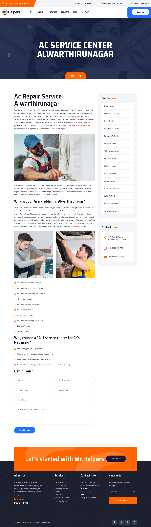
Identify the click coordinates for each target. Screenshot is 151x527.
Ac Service (59, 482)
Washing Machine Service (61, 490)
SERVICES (53, 12)
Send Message (24, 430)
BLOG (75, 12)
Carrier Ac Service (110, 173)
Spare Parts (60, 494)
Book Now (140, 12)
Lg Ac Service (109, 106)
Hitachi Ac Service (110, 158)
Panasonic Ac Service (111, 136)
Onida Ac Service (110, 196)
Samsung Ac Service (111, 128)
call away (76, 226)
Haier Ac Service (110, 166)
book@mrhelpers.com (141, 3)
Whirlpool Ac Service (111, 113)
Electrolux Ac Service (111, 188)
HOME (31, 12)
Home (73, 76)
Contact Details (61, 501)
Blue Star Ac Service (111, 203)
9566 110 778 (21, 503)
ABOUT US (42, 12)
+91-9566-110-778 (116, 248)
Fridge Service (61, 485)
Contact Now (116, 458)
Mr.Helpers (31, 522)
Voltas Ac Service (110, 211)
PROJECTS (65, 12)
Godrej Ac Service (110, 143)
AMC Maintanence (62, 497)
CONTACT (85, 12)
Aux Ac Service (109, 181)
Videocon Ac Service (111, 151)
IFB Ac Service (109, 121)
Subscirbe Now (122, 500)
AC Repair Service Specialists (81, 122)
